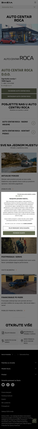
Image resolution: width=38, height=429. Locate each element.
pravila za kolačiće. (27, 223)
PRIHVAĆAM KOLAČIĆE (19, 233)
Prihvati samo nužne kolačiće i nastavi (26, 194)
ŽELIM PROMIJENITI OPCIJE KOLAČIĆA (19, 228)
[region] (19, 214)
